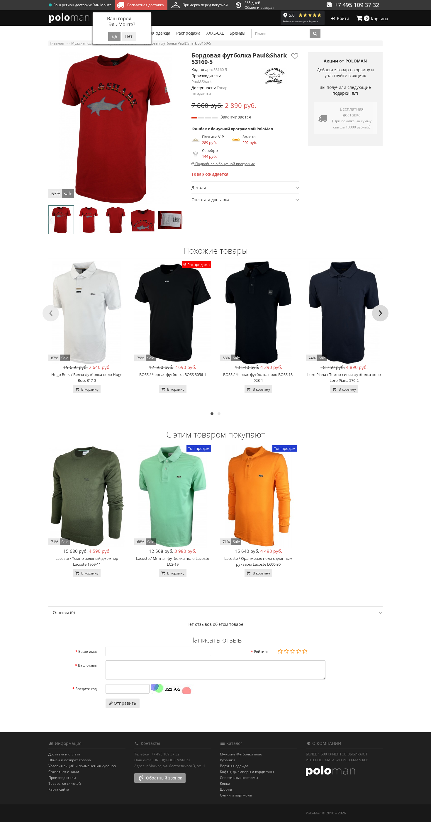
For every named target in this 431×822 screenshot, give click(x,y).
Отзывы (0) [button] (64, 612)
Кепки (225, 783)
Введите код (86, 688)
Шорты (226, 789)
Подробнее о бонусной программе (224, 163)
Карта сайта (58, 789)
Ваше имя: (87, 651)
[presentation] (51, 313)
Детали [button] (198, 187)
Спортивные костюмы (239, 777)
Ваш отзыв (87, 665)
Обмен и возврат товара (69, 759)
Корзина (377, 18)
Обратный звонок (163, 778)
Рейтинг (261, 651)
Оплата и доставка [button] (210, 199)
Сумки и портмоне (236, 795)
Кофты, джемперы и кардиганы (247, 771)
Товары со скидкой (64, 783)
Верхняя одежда (234, 765)
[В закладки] (294, 56)
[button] (212, 414)
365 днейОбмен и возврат (259, 5)
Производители (62, 777)
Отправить (124, 703)
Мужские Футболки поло (241, 754)
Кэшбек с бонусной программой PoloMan (232, 128)
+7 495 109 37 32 (355, 5)
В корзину (89, 389)
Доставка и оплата (64, 754)
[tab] (245, 188)
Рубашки (227, 759)
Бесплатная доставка (144, 4)
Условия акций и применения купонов (82, 765)
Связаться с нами (63, 771)
